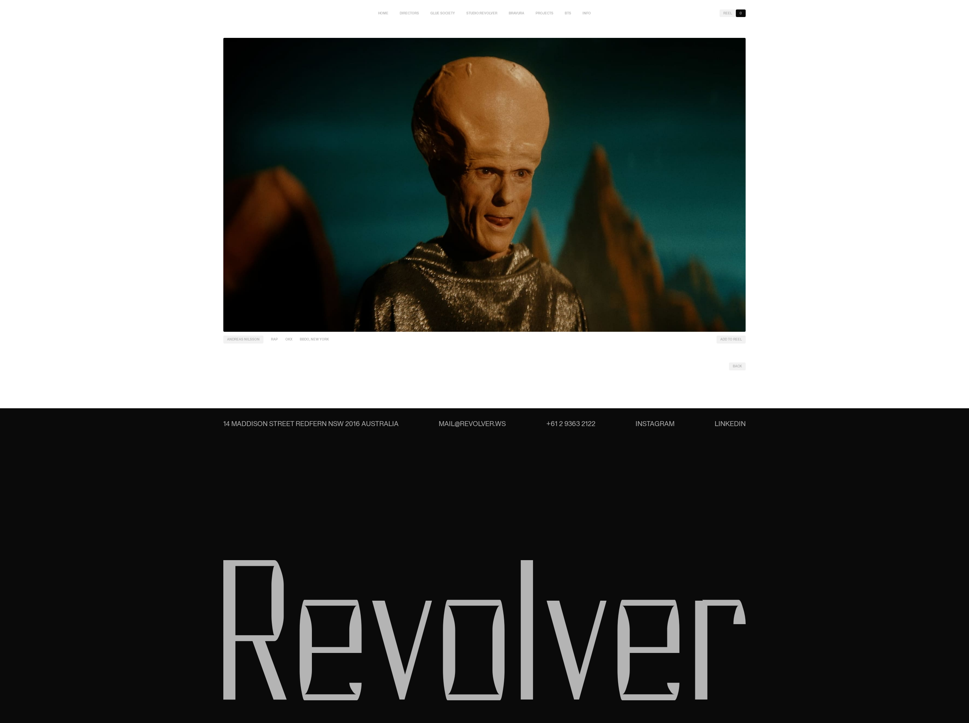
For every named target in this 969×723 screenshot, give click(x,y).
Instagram (655, 423)
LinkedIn (730, 423)
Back (737, 366)
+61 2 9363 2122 (570, 423)
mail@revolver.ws (472, 423)
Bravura (516, 13)
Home (383, 13)
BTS (568, 13)
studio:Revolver (481, 13)
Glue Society (442, 13)
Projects (544, 13)
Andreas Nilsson (243, 339)
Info (587, 13)
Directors (409, 13)
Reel (727, 13)
